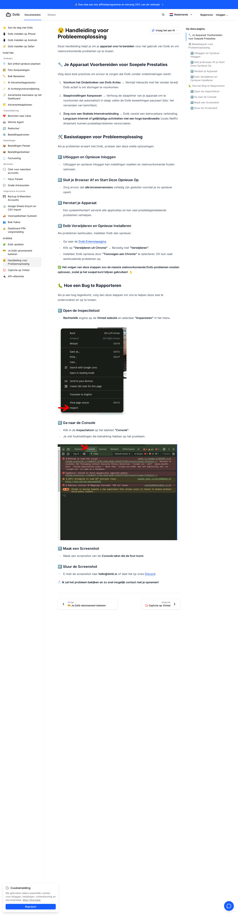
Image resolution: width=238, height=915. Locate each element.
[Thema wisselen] (163, 14)
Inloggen (222, 14)
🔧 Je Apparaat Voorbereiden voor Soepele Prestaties (205, 37)
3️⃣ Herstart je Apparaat (203, 71)
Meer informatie (32, 899)
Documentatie (33, 14)
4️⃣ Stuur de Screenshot (203, 107)
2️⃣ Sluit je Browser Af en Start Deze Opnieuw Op (207, 64)
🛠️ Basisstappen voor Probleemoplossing (200, 46)
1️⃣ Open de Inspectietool (204, 91)
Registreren (206, 14)
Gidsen (52, 14)
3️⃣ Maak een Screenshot (204, 102)
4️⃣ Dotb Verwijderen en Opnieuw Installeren (203, 78)
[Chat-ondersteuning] (229, 906)
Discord (150, 574)
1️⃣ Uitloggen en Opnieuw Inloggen (204, 55)
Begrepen (30, 906)
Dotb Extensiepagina (92, 241)
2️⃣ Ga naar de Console (203, 96)
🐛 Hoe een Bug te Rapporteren (206, 85)
